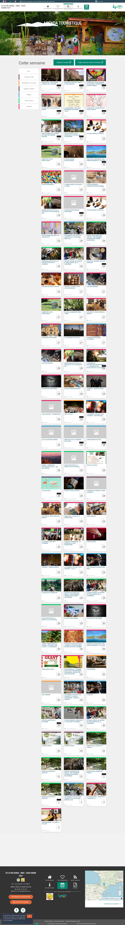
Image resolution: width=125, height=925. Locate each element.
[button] (51, 81)
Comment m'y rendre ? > (112, 904)
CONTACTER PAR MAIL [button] (22, 902)
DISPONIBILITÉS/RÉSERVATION (20, 897)
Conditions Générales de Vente (72, 921)
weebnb (36, 923)
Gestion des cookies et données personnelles (13, 922)
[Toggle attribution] (121, 898)
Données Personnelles (59, 921)
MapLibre (118, 898)
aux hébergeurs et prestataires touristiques (57, 923)
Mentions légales (49, 921)
